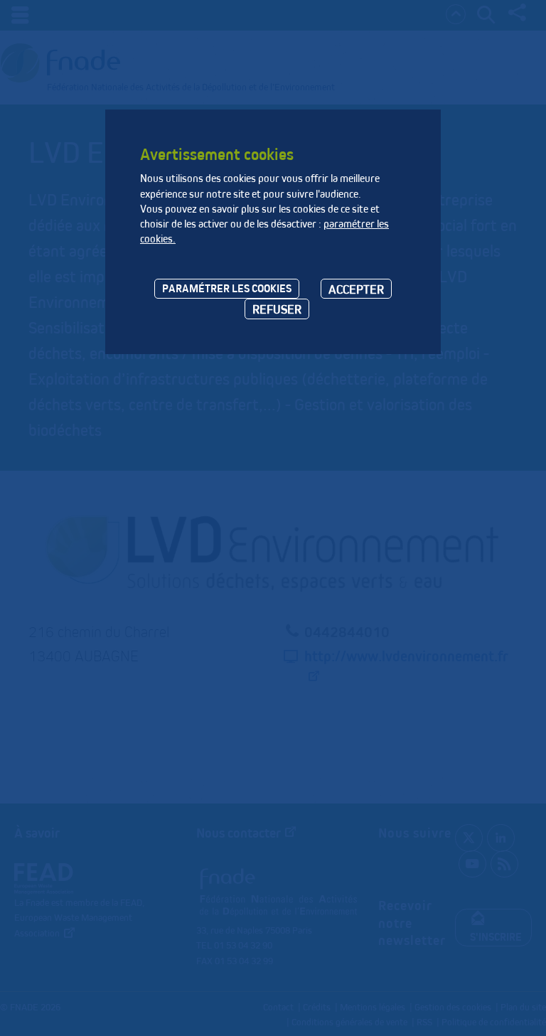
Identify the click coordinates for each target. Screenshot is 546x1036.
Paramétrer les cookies (226, 288)
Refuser (276, 309)
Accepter (356, 289)
